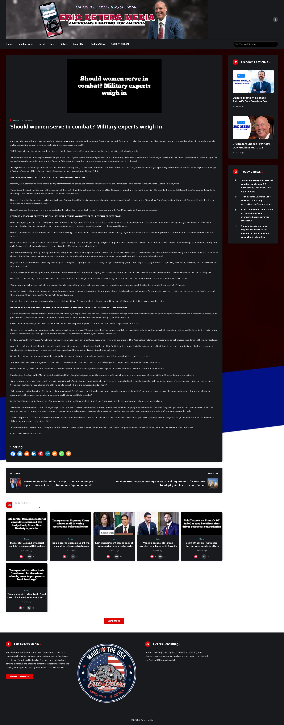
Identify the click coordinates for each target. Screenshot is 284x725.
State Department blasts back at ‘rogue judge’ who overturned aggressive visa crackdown (114, 546)
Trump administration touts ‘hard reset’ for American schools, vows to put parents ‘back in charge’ (26, 597)
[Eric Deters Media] (107, 19)
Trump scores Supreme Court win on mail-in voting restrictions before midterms (70, 546)
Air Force (112, 222)
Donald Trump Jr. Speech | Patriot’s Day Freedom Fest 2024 (250, 101)
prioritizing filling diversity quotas (104, 242)
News (16, 120)
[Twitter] (19, 453)
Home (9, 44)
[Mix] (54, 453)
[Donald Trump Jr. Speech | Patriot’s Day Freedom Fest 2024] (253, 81)
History (64, 44)
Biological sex (17, 167)
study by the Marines (36, 375)
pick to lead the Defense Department (57, 141)
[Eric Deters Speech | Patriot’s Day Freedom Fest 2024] (253, 127)
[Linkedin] (33, 453)
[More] (68, 453)
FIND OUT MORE (18, 676)
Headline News (25, 44)
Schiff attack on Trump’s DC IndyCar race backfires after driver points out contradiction (201, 546)
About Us (78, 44)
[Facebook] (13, 453)
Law (52, 44)
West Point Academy (75, 301)
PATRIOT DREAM (120, 44)
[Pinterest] (40, 453)
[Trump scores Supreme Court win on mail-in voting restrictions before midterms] (70, 523)
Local (42, 44)
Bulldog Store (98, 44)
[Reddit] (26, 453)
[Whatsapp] (61, 453)
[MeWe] (47, 453)
